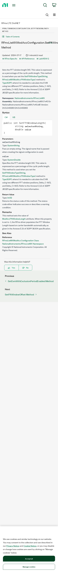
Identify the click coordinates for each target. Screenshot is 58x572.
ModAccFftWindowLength (14, 218)
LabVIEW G (44, 58)
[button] (27, 36)
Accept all (29, 558)
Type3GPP (7, 82)
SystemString (13, 145)
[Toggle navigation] (14, 5)
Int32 (9, 197)
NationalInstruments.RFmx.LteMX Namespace (23, 243)
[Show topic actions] (50, 43)
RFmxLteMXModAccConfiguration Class (20, 240)
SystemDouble (14, 159)
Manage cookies (29, 566)
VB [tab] (13, 117)
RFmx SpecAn (11, 58)
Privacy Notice (12, 545)
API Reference (27, 58)
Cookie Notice (30, 545)
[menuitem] (45, 5)
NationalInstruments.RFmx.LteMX (30, 97)
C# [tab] (6, 117)
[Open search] (46, 14)
